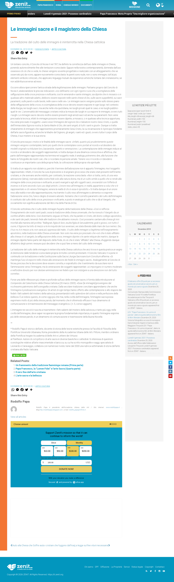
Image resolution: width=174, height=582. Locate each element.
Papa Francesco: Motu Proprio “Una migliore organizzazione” (116, 13)
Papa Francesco (45, 5)
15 (140, 249)
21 (135, 254)
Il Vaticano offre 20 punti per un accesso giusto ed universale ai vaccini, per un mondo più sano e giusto (144, 284)
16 (144, 249)
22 (140, 254)
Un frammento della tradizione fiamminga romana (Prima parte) (49, 365)
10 (149, 244)
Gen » (135, 264)
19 (158, 249)
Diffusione (105, 567)
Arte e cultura (59, 49)
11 (154, 244)
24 (149, 254)
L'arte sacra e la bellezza (29, 375)
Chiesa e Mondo (71, 5)
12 (158, 244)
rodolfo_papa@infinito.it (77, 410)
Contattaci (159, 567)
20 (130, 254)
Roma (58, 5)
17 (149, 249)
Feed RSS (145, 275)
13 (130, 249)
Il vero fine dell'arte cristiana (31, 372)
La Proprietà (116, 567)
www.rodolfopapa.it (113, 407)
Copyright (149, 567)
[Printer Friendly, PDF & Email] (19, 355)
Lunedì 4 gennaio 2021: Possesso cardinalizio (51, 13)
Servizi (127, 567)
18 (154, 249)
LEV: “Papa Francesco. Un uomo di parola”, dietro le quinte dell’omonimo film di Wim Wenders (144, 315)
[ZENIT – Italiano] (20, 5)
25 (154, 254)
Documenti (86, 5)
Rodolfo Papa (42, 49)
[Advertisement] (66, 520)
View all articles (18, 416)
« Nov (130, 264)
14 (135, 249)
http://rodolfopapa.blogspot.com (51, 410)
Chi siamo (88, 567)
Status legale (137, 567)
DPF (97, 567)
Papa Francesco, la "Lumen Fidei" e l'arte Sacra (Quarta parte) (48, 368)
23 (144, 254)
